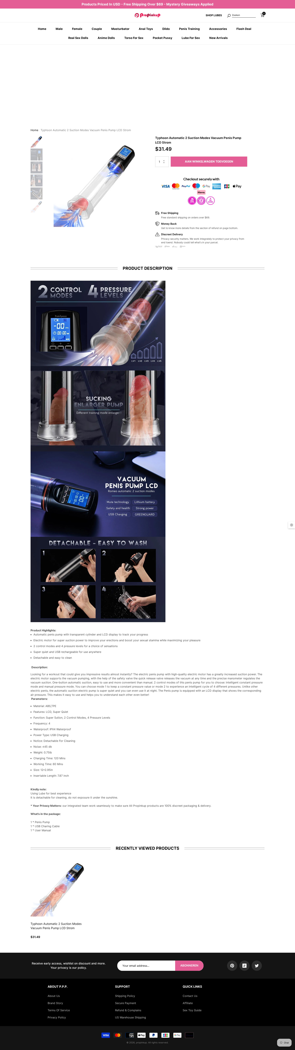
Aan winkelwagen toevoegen (209, 161)
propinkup (141, 1042)
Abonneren (189, 965)
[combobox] (244, 15)
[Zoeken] (241, 15)
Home (34, 130)
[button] (262, 15)
